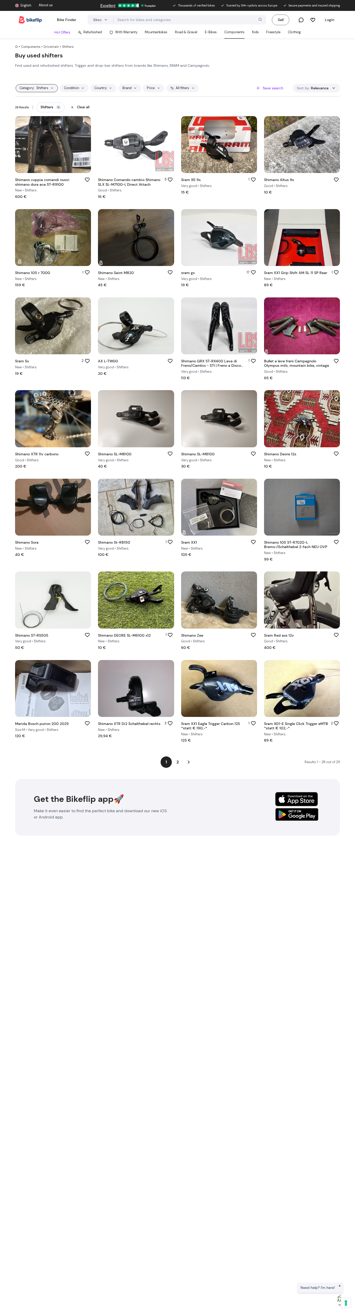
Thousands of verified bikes (196, 5)
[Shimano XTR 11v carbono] (53, 418)
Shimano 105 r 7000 (32, 272)
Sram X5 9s (191, 179)
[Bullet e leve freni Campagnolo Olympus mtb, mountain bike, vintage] (302, 325)
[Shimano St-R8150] (136, 507)
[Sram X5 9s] (219, 144)
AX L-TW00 (108, 361)
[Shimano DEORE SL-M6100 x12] (136, 599)
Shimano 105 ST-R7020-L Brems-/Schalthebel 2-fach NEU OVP (295, 544)
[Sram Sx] (53, 325)
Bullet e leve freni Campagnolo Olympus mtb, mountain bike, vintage (296, 363)
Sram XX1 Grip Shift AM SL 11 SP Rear (295, 272)
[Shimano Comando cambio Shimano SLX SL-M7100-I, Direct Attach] (136, 144)
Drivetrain (51, 47)
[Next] (188, 762)
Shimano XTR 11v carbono (36, 454)
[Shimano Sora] (53, 507)
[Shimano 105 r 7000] (53, 237)
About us (46, 5)
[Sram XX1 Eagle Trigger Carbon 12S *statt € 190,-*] (219, 688)
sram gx (188, 272)
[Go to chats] (301, 19)
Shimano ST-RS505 (31, 635)
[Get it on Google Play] (296, 815)
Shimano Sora (26, 542)
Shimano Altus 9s (279, 179)
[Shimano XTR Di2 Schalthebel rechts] (136, 688)
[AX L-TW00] (136, 325)
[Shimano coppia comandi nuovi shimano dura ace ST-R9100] (53, 144)
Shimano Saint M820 (116, 272)
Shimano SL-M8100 (115, 454)
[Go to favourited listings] (312, 19)
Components (30, 47)
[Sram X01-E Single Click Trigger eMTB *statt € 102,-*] (302, 688)
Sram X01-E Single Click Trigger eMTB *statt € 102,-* (296, 725)
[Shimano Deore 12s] (302, 418)
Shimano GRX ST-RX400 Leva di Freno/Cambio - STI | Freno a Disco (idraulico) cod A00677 (211, 365)
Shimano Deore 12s (280, 454)
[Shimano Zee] (219, 599)
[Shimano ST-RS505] (53, 599)
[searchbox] (190, 19)
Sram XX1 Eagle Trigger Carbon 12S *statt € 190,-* (210, 725)
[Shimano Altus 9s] (302, 144)
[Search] (259, 20)
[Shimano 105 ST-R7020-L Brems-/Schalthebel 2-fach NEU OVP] (302, 507)
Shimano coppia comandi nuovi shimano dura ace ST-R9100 (42, 182)
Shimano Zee (192, 635)
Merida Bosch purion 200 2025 (42, 723)
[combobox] (190, 19)
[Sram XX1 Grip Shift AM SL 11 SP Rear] (302, 237)
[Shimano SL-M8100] (136, 418)
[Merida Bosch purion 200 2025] (53, 688)
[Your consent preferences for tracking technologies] (346, 1303)
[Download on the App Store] (296, 799)
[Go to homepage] (30, 20)
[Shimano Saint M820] (136, 237)
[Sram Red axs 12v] (302, 599)
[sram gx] (219, 237)
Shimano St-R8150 (114, 542)
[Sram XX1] (219, 507)
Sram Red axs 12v (279, 635)
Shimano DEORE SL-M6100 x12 (124, 635)
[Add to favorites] (87, 179)
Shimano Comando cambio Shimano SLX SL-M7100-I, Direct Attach (129, 182)
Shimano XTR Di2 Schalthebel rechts (129, 723)
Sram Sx (22, 361)
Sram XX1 (189, 542)
